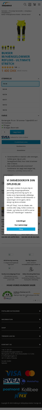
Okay (21, 229)
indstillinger (21, 221)
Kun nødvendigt (21, 225)
